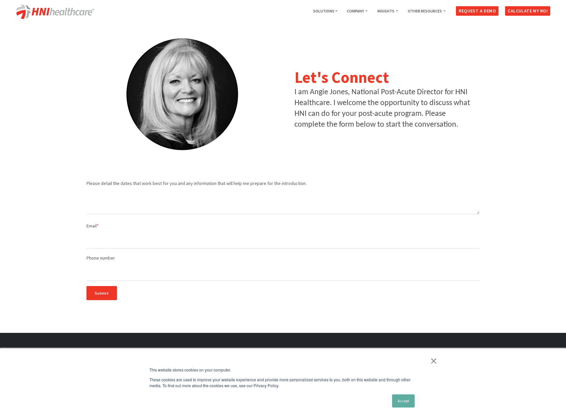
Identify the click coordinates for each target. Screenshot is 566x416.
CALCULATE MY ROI (528, 11)
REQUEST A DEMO (477, 11)
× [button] (433, 361)
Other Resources (425, 11)
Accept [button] (403, 400)
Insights (386, 11)
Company (356, 11)
